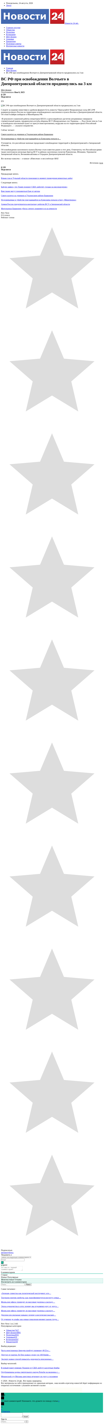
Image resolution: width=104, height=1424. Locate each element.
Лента (8, 5)
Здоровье (10, 39)
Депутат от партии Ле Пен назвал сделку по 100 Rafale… (26, 1355)
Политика (10, 32)
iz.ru (101, 163)
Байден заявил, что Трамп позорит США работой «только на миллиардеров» (34, 187)
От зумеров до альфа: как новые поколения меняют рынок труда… (30, 1319)
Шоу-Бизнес (11, 37)
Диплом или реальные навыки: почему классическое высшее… (28, 1315)
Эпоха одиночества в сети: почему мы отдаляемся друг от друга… (30, 1306)
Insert (26, 1417)
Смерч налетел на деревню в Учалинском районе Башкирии (27, 134)
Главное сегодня (13, 28)
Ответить (6, 1411)
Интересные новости (15, 46)
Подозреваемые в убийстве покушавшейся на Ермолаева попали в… (31, 139)
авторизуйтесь (7, 1252)
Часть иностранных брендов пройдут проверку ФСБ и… (25, 1350)
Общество (10, 30)
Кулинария (10, 34)
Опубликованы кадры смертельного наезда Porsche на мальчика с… (30, 1372)
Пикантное (11, 41)
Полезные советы (13, 44)
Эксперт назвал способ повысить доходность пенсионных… (27, 1359)
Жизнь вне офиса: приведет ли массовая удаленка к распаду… (28, 1302)
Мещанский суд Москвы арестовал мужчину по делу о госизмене (29, 1376)
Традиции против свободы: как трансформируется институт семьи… (31, 1298)
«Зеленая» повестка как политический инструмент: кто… (26, 1293)
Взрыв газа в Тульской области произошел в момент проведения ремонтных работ (37, 178)
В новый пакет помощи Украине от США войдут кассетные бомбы (30, 1368)
